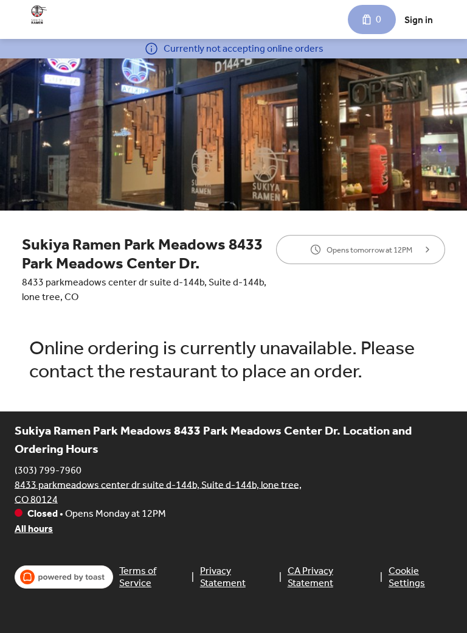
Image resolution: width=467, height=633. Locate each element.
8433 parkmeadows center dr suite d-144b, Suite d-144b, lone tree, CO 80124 (158, 491)
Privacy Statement (223, 577)
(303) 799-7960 (48, 469)
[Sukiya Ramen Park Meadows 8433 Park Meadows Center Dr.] (38, 14)
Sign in (418, 20)
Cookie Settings (407, 577)
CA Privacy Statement (310, 577)
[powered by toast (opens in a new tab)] (64, 577)
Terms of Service (137, 577)
